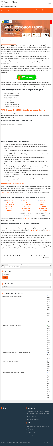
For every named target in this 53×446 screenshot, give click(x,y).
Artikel (21, 40)
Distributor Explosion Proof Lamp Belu (17, 265)
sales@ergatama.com (10, 10)
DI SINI (48, 230)
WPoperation (27, 442)
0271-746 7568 (24, 10)
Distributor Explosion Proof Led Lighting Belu (12, 183)
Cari (5, 277)
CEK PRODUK (27, 218)
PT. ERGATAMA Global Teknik (8, 44)
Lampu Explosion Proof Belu (12, 267)
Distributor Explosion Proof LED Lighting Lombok (14, 254)
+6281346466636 (5, 192)
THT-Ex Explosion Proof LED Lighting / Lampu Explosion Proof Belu (23, 110)
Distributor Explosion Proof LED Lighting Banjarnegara (40, 255)
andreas (7, 40)
